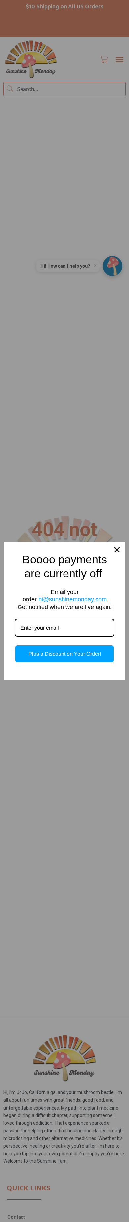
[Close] (117, 550)
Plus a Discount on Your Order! (64, 654)
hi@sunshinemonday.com (72, 599)
